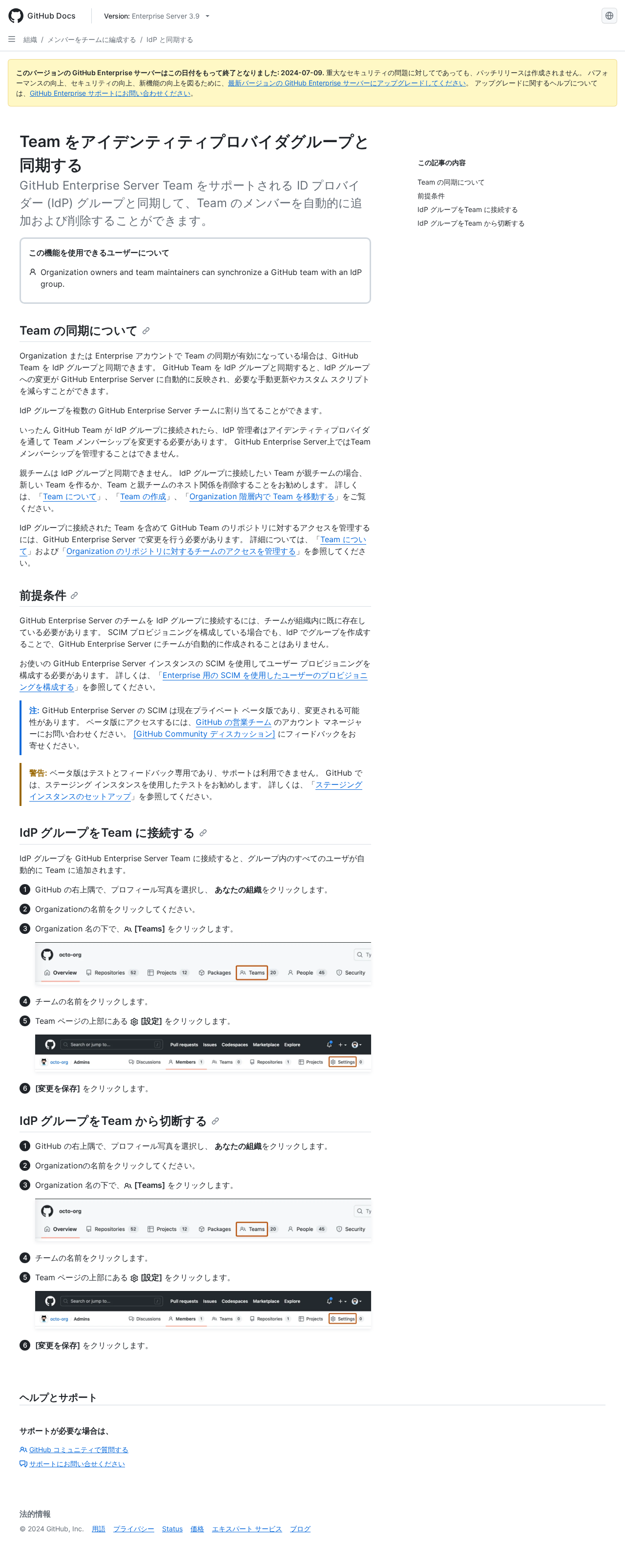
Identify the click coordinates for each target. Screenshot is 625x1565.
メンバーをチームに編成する (91, 39)
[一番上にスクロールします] (603, 1543)
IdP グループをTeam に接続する (107, 832)
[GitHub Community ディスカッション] (204, 734)
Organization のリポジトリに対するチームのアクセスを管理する (181, 551)
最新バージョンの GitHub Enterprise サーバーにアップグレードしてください (347, 83)
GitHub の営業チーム (233, 722)
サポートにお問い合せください (77, 1463)
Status (172, 1528)
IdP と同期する (169, 39)
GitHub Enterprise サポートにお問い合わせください (110, 93)
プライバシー (133, 1528)
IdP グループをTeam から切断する (114, 1121)
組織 (30, 39)
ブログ (300, 1528)
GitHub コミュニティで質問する (78, 1449)
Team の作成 (143, 496)
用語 (98, 1528)
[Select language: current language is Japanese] (609, 15)
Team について (70, 496)
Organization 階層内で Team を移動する (261, 496)
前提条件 (43, 595)
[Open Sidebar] (12, 39)
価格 (197, 1528)
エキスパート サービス (247, 1528)
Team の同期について (79, 330)
